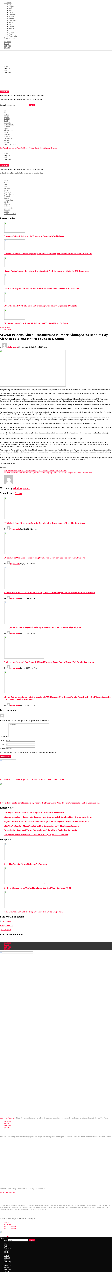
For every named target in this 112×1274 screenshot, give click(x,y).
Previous (3, 327)
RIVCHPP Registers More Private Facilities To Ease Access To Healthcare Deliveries (41, 288)
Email (2, 744)
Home (6, 80)
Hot (5, 70)
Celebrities (12, 20)
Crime (6, 86)
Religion (7, 136)
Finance (7, 134)
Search (32, 105)
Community (13, 36)
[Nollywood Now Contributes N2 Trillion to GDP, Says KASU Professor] (58, 314)
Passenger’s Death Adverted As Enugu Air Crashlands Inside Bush (34, 236)
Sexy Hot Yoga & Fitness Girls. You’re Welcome (25, 864)
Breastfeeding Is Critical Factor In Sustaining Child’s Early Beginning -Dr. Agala (40, 306)
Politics (6, 82)
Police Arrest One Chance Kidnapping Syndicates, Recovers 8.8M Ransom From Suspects (44, 558)
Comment (4, 736)
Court (6, 121)
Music (11, 12)
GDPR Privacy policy (12, 1226)
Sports (6, 128)
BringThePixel (6, 925)
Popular (7, 68)
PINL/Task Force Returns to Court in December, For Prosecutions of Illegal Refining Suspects (46, 523)
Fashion (11, 16)
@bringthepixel (5, 930)
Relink (11, 8)
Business (7, 84)
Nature (6, 142)
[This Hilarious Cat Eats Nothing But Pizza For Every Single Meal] (58, 900)
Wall (10, 24)
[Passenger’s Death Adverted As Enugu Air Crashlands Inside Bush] (58, 227)
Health (6, 88)
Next (8, 327)
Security (7, 119)
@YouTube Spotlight (7, 1192)
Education (7, 127)
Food (10, 10)
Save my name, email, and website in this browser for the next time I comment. (30, 753)
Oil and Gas (8, 130)
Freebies (12, 18)
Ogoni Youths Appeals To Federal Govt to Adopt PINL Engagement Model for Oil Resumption (46, 271)
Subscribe (3, 1196)
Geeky (11, 30)
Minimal (12, 28)
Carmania (12, 14)
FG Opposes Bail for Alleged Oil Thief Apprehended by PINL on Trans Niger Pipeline (42, 627)
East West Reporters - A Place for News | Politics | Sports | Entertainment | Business (28, 148)
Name (2, 740)
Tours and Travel (10, 144)
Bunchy (11, 34)
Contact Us (8, 1224)
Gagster (11, 7)
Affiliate (11, 32)
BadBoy (12, 26)
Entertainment (9, 125)
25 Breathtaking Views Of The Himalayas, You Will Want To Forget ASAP (37, 888)
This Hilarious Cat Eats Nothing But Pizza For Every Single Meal (33, 912)
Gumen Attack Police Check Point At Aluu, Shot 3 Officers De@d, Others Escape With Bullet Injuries (49, 592)
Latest (6, 66)
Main (10, 5)
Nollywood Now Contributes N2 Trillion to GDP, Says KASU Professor (36, 323)
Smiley (11, 22)
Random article (9, 38)
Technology (8, 138)
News (6, 111)
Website (2, 748)
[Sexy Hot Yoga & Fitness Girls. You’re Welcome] (58, 852)
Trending (7, 72)
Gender (7, 140)
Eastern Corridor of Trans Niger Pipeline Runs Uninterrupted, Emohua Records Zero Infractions (48, 253)
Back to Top (4, 1236)
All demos (7, 3)
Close (2, 1238)
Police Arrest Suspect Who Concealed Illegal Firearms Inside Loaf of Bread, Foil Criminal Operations (49, 662)
